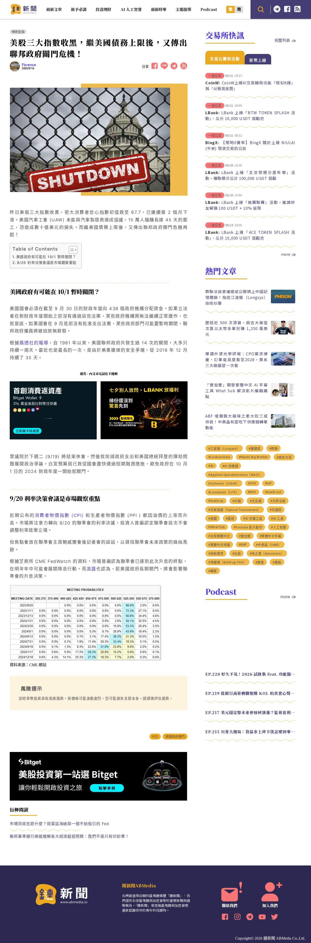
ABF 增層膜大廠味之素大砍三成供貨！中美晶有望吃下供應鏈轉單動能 (236, 421)
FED (155, 736)
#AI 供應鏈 (230, 466)
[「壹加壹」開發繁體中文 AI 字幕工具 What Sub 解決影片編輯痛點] (283, 395)
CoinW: (212, 83)
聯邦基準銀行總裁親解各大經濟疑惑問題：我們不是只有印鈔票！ (69, 836)
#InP (268, 483)
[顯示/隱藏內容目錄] (71, 250)
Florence (29, 65)
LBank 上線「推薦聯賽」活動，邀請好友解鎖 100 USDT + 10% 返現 (250, 205)
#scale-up (216, 500)
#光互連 (255, 501)
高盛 (91, 568)
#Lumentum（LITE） (223, 492)
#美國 (212, 518)
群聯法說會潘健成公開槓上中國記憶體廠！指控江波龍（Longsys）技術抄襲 (236, 297)
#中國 (236, 501)
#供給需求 (216, 553)
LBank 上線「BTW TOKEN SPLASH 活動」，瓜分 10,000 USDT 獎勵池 (250, 115)
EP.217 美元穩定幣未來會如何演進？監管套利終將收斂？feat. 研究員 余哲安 (250, 712)
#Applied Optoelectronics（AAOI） (235, 474)
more (285, 254)
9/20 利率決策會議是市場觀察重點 (47, 263)
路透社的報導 (34, 342)
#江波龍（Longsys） (224, 448)
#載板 (277, 562)
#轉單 (212, 571)
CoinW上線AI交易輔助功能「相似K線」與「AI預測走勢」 (250, 85)
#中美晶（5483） (269, 544)
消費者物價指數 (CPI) (59, 515)
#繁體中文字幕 (270, 536)
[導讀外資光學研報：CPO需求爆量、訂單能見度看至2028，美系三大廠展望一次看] (283, 364)
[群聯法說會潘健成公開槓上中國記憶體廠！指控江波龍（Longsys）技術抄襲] (283, 302)
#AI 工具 (277, 518)
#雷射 (230, 518)
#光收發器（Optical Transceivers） (234, 509)
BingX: (212, 142)
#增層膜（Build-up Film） (227, 562)
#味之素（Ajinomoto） (267, 553)
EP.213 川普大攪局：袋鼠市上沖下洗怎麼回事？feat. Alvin (250, 731)
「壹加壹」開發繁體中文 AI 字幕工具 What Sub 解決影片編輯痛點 (236, 390)
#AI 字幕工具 (252, 518)
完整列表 (282, 40)
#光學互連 (277, 501)
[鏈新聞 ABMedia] (23, 13)
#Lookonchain (219, 457)
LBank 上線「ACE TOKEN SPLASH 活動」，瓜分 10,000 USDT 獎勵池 (250, 235)
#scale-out (273, 492)
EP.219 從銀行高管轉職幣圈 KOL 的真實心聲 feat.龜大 (250, 693)
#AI (211, 465)
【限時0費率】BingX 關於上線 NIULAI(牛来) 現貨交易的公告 (250, 145)
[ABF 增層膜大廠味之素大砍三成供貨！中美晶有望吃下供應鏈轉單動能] (283, 426)
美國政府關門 (175, 736)
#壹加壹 (245, 536)
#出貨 (236, 553)
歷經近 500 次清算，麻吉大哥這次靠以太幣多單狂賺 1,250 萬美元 (236, 328)
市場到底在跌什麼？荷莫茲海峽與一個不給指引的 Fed (59, 823)
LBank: (212, 112)
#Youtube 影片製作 (248, 527)
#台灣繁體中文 (219, 536)
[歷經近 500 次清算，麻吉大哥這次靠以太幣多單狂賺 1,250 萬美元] (283, 333)
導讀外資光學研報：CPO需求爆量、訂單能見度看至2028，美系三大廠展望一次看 (236, 359)
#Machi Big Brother (253, 457)
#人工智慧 (278, 527)
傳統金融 (18, 32)
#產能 (259, 562)
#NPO (252, 492)
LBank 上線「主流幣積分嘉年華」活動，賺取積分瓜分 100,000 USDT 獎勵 (250, 175)
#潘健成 (254, 448)
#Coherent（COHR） (223, 483)
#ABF (243, 544)
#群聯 (273, 448)
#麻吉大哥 (284, 457)
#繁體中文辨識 (219, 544)
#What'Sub (216, 527)
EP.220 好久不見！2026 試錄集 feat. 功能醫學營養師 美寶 (250, 674)
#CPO (252, 483)
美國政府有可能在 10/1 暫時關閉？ (46, 257)
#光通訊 (276, 509)
